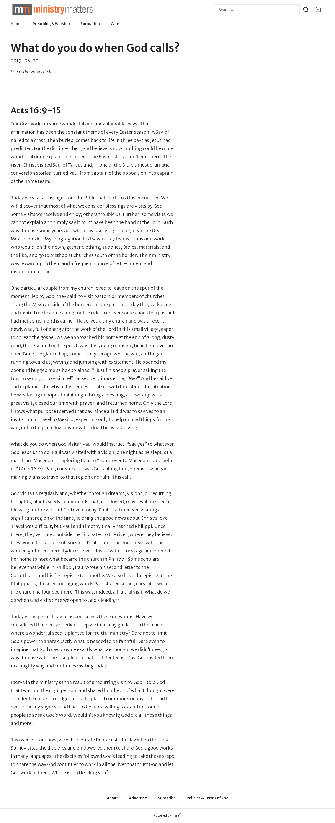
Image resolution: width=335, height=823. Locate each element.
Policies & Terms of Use (207, 798)
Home (16, 23)
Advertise (138, 798)
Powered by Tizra (168, 815)
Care (115, 23)
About (112, 798)
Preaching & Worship (51, 23)
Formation (90, 23)
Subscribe (167, 798)
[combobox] (257, 9)
